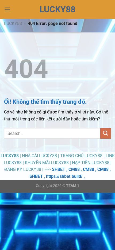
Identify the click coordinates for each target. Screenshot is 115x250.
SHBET (58, 169)
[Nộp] (105, 133)
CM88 (74, 169)
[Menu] (7, 9)
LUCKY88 (13, 23)
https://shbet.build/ (64, 176)
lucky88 (57, 9)
